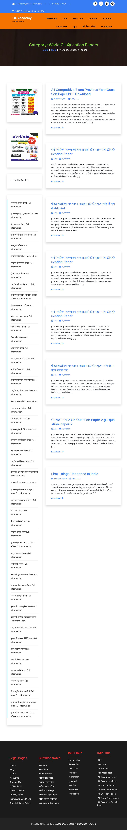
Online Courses (17, 790)
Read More (55, 127)
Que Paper (106, 26)
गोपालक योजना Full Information (24, 401)
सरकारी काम (52, 18)
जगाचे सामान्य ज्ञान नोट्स (48, 799)
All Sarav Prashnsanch (108, 798)
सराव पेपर (72, 785)
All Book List (104, 768)
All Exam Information (107, 789)
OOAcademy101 (59, 99)
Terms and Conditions (20, 799)
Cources (93, 18)
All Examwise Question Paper (108, 803)
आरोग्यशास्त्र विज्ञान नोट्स (49, 803)
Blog (12, 769)
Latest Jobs (74, 760)
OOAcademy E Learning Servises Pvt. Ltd (74, 824)
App (75, 26)
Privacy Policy (16, 794)
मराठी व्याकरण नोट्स (46, 790)
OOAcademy (22, 18)
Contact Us (15, 782)
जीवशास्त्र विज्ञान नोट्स (48, 794)
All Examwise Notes (107, 777)
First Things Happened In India (74, 474)
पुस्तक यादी (73, 781)
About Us (14, 778)
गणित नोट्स (43, 769)
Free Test (78, 18)
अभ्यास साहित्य (74, 777)
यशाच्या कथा (73, 789)
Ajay (55, 159)
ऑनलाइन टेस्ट (74, 764)
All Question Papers (107, 794)
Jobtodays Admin (60, 479)
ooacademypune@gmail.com (28, 4)
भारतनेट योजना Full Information (24, 256)
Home (13, 765)
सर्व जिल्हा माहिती (89, 26)
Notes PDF (61, 26)
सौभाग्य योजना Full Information (23, 482)
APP (100, 760)
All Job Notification (107, 785)
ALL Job (102, 764)
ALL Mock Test (105, 773)
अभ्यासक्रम (73, 773)
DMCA (13, 773)
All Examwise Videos (107, 781)
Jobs (64, 18)
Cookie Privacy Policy (20, 803)
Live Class (73, 768)
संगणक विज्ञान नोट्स (46, 782)
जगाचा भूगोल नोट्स (46, 778)
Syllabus (107, 18)
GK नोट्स (43, 765)
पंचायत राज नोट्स (45, 773)
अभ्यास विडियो (74, 794)
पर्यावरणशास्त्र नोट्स (46, 786)
